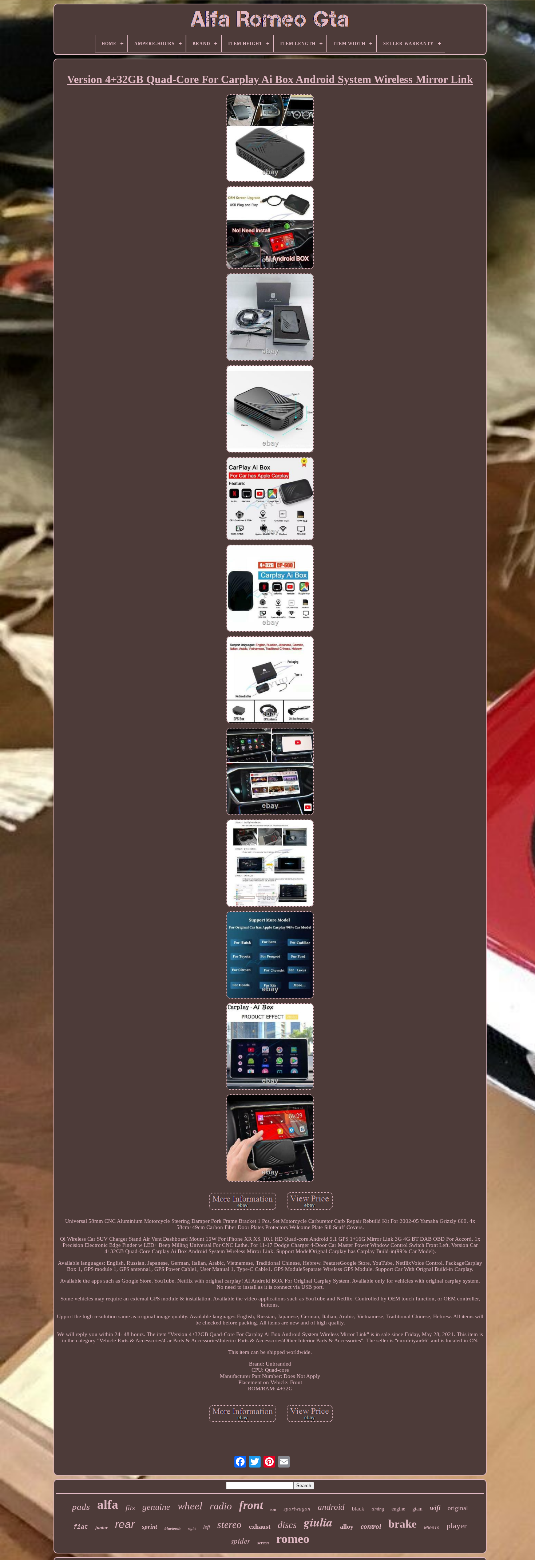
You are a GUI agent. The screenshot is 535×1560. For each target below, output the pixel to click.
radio (221, 1506)
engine (398, 1509)
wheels (431, 1528)
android (331, 1507)
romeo (292, 1538)
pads (81, 1507)
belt (273, 1510)
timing (378, 1509)
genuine (156, 1507)
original (458, 1508)
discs (287, 1525)
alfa (107, 1504)
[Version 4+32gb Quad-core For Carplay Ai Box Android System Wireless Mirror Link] (270, 139)
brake (402, 1523)
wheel (190, 1506)
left (206, 1527)
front (251, 1505)
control (371, 1526)
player (457, 1525)
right (192, 1528)
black (358, 1509)
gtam (417, 1509)
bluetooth (173, 1528)
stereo (229, 1524)
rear (125, 1524)
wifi (435, 1508)
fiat (81, 1527)
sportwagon (297, 1509)
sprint (149, 1526)
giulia (318, 1522)
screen (263, 1542)
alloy (346, 1526)
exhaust (259, 1526)
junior (101, 1527)
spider (240, 1541)
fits (130, 1508)
